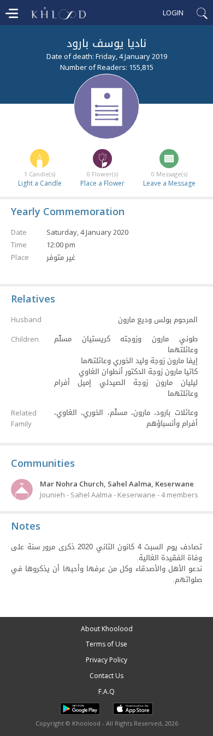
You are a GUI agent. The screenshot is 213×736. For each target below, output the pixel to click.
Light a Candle (40, 183)
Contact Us (106, 675)
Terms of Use (106, 644)
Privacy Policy (106, 659)
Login (173, 12)
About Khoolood (107, 628)
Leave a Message (169, 183)
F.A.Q (106, 691)
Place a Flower (102, 183)
